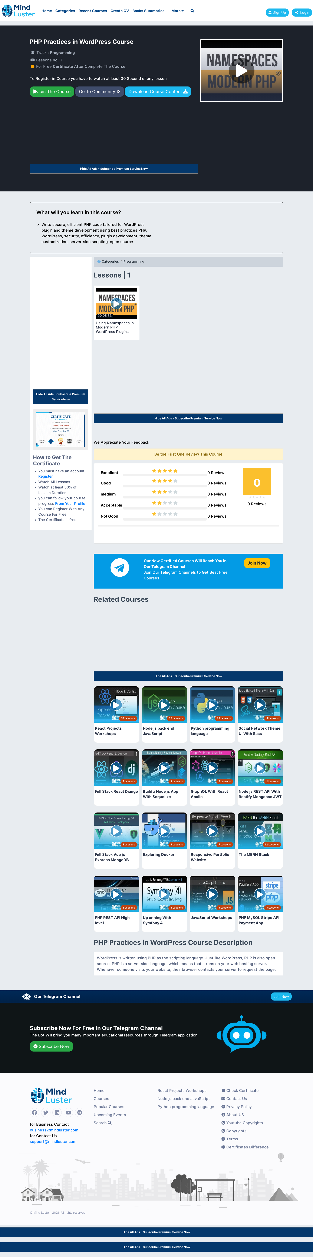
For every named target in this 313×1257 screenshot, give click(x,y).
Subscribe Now (53, 1046)
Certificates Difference (247, 1147)
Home (47, 11)
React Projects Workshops (182, 1090)
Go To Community (97, 91)
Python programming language (186, 1106)
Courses (101, 1098)
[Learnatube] (18, 8)
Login (303, 12)
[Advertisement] (114, 132)
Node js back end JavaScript (184, 1098)
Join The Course (54, 91)
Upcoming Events (110, 1115)
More (176, 11)
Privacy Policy (238, 1106)
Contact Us (236, 1098)
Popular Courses (109, 1106)
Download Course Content (156, 91)
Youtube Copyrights (244, 1123)
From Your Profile (70, 503)
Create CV (120, 11)
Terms (231, 1139)
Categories (65, 11)
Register (45, 476)
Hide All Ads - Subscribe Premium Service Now (114, 168)
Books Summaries (148, 11)
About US (234, 1115)
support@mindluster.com (53, 1141)
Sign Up (279, 12)
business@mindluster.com (54, 1130)
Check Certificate (242, 1090)
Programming (133, 261)
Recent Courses (93, 11)
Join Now (281, 996)
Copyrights (236, 1131)
